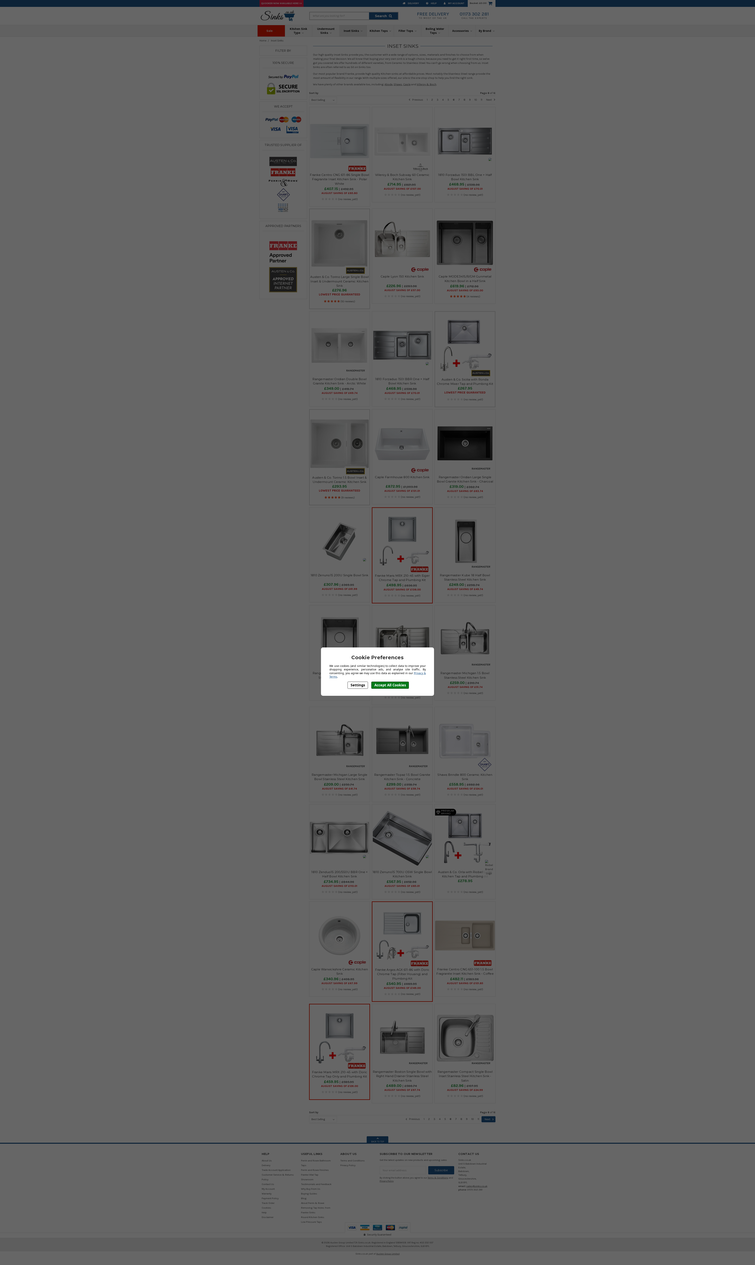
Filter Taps (406, 31)
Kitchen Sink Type (298, 31)
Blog (304, 1198)
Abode (388, 84)
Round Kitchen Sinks (312, 1217)
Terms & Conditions (438, 1178)
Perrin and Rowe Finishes (315, 1169)
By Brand (485, 31)
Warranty (267, 1193)
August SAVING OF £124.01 (465, 788)
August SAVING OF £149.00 (402, 988)
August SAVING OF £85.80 (339, 193)
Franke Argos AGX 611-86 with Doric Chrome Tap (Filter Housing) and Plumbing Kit (402, 974)
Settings (358, 685)
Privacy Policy (347, 1165)
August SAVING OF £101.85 (465, 983)
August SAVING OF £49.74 (465, 589)
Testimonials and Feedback (316, 1184)
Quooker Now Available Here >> (281, 3)
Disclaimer (267, 1217)
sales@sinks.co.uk (476, 1186)
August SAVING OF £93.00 (465, 290)
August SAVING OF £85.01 (402, 886)
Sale (269, 31)
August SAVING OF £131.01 (402, 491)
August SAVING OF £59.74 (402, 788)
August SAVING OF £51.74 (465, 687)
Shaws (398, 84)
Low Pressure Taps (311, 1221)
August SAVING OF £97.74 (402, 1090)
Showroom (307, 1179)
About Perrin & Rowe (312, 1203)
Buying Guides (309, 1193)
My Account (455, 3)
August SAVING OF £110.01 (339, 886)
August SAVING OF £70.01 (465, 189)
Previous (417, 99)
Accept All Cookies (390, 685)
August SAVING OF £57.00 (402, 290)
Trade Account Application (276, 1169)
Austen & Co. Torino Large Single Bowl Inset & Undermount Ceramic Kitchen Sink (339, 281)
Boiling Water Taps (435, 31)
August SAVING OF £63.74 (465, 491)
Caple (407, 84)
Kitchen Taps (379, 31)
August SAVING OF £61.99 (339, 589)
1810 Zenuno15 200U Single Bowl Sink (339, 575)
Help (433, 3)
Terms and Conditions (352, 1160)
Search (381, 16)
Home (263, 40)
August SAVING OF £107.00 (402, 189)
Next (489, 99)
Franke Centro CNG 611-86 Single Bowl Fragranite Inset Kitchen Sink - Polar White (339, 179)
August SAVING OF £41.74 (339, 788)
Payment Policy (270, 1198)
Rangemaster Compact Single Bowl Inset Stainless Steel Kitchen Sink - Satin (465, 1076)
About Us (267, 1160)
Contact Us (268, 1184)
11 (481, 99)
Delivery (413, 3)
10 (475, 99)
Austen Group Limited (388, 1253)
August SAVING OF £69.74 (339, 393)
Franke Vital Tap (309, 1174)
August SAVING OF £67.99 (339, 983)
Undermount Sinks (325, 31)
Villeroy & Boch (426, 84)
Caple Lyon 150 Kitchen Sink (402, 276)
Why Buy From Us (310, 1188)
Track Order (268, 1203)
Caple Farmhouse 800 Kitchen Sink (402, 477)
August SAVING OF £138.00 (402, 589)
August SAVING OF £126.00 (339, 1086)
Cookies (266, 1207)
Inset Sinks (352, 31)
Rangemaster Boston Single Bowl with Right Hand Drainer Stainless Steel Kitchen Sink (402, 1076)
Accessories (461, 31)
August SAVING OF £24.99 (465, 1090)
